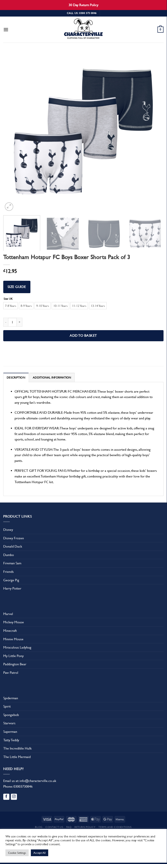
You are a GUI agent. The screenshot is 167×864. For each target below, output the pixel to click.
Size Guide (17, 287)
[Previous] (12, 132)
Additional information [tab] (52, 377)
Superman (10, 732)
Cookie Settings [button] (17, 852)
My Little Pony (13, 656)
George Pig (11, 580)
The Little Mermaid (17, 757)
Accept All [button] (39, 852)
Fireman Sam (12, 563)
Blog (38, 827)
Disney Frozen (13, 538)
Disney (8, 530)
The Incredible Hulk (17, 748)
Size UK (8, 298)
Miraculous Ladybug (17, 647)
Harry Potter (12, 588)
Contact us (54, 827)
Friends (8, 572)
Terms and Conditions (115, 827)
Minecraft (10, 631)
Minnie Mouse (13, 639)
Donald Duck (12, 546)
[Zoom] (9, 206)
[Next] (155, 132)
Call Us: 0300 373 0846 (82, 13)
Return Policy (85, 827)
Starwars (9, 723)
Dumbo (8, 555)
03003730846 (23, 786)
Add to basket (83, 336)
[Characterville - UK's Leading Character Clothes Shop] (83, 30)
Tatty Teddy (11, 740)
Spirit (7, 706)
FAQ (69, 827)
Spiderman (10, 698)
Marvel (8, 614)
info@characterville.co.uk (38, 781)
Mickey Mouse (13, 622)
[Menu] (5, 29)
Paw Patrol (10, 673)
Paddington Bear (14, 664)
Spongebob (11, 715)
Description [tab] (16, 377)
